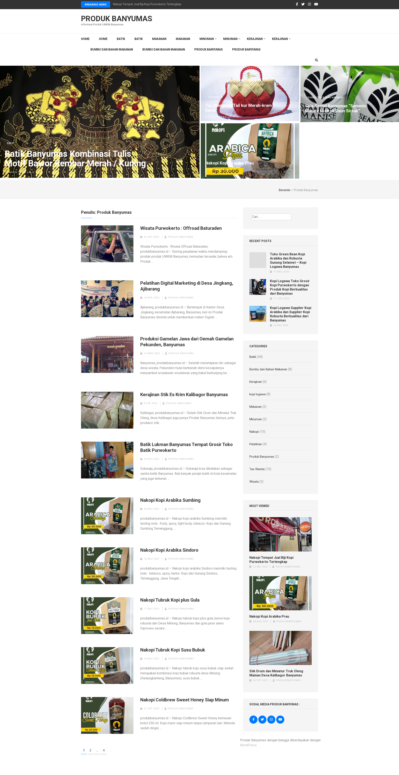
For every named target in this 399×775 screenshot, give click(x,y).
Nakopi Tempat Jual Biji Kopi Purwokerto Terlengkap (271, 560)
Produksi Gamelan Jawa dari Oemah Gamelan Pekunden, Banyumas (187, 341)
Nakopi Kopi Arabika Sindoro (169, 550)
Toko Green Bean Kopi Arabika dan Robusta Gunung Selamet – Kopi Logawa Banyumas (288, 260)
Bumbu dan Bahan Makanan (111, 49)
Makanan (159, 39)
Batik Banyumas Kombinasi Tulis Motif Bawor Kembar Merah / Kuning (75, 158)
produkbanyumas (288, 566)
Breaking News (95, 4)
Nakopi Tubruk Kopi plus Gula (170, 600)
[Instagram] (309, 4)
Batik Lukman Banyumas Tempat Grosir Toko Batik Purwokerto (186, 447)
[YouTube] (316, 4)
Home (85, 39)
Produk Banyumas (116, 18)
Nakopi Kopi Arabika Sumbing (170, 500)
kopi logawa (257, 394)
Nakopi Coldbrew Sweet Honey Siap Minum (184, 699)
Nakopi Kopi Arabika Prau (229, 163)
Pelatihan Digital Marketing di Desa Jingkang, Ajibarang (186, 286)
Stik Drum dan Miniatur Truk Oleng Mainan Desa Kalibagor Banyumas (276, 673)
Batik (121, 39)
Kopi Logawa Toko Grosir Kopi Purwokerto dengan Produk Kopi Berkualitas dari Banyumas (290, 287)
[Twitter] (303, 4)
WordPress (248, 745)
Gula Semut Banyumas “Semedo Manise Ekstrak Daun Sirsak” (335, 108)
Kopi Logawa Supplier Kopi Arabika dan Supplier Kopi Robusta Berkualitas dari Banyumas (290, 314)
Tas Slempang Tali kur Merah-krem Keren (238, 108)
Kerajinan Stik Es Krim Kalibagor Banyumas (184, 394)
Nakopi (212, 154)
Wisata (254, 481)
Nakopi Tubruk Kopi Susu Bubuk (172, 650)
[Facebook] (297, 4)
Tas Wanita (215, 97)
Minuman (207, 39)
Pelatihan (255, 444)
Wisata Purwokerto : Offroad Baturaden (181, 228)
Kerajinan (255, 39)
